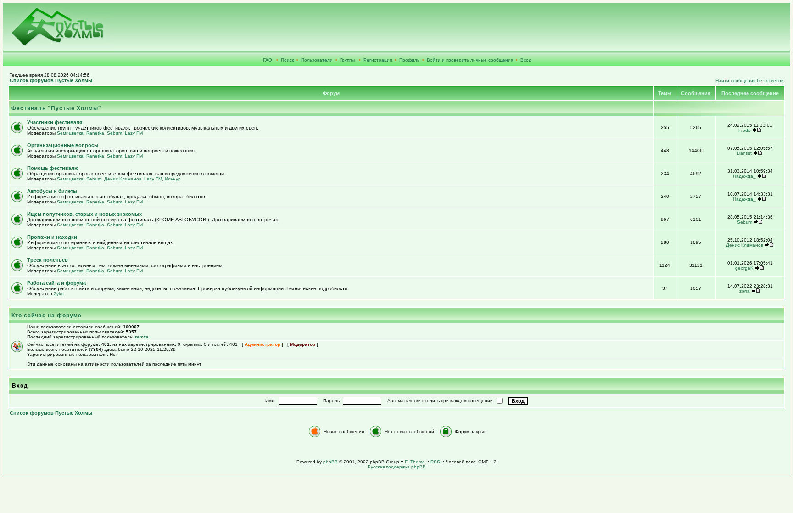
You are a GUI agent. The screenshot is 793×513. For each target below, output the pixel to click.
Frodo (744, 130)
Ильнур (173, 178)
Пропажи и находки (52, 237)
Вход (525, 59)
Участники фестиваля (54, 122)
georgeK (744, 268)
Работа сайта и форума (56, 283)
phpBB (330, 461)
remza (142, 336)
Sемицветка (70, 132)
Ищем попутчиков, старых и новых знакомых (84, 214)
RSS (435, 461)
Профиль (409, 59)
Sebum (114, 132)
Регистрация (377, 59)
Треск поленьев (47, 260)
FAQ (267, 59)
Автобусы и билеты (52, 191)
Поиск (287, 59)
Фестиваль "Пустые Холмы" (56, 108)
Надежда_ (744, 176)
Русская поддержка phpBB (397, 466)
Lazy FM (134, 132)
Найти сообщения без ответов (749, 80)
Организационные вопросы (62, 145)
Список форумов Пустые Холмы (51, 80)
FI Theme (415, 461)
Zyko (59, 293)
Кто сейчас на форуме (46, 315)
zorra (744, 290)
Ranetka (95, 132)
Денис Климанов (122, 178)
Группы (347, 59)
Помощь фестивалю (52, 168)
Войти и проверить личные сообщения (470, 59)
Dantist (744, 153)
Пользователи (317, 59)
